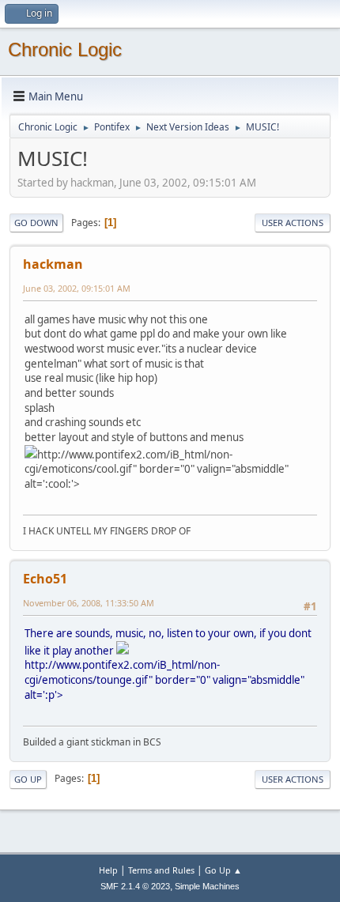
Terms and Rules (161, 870)
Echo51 (45, 578)
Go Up (28, 779)
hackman (53, 264)
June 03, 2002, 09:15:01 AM (76, 288)
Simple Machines (207, 886)
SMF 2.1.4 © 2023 (135, 886)
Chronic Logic (65, 49)
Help (108, 870)
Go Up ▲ (223, 870)
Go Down (36, 222)
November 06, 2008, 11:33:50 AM (88, 603)
